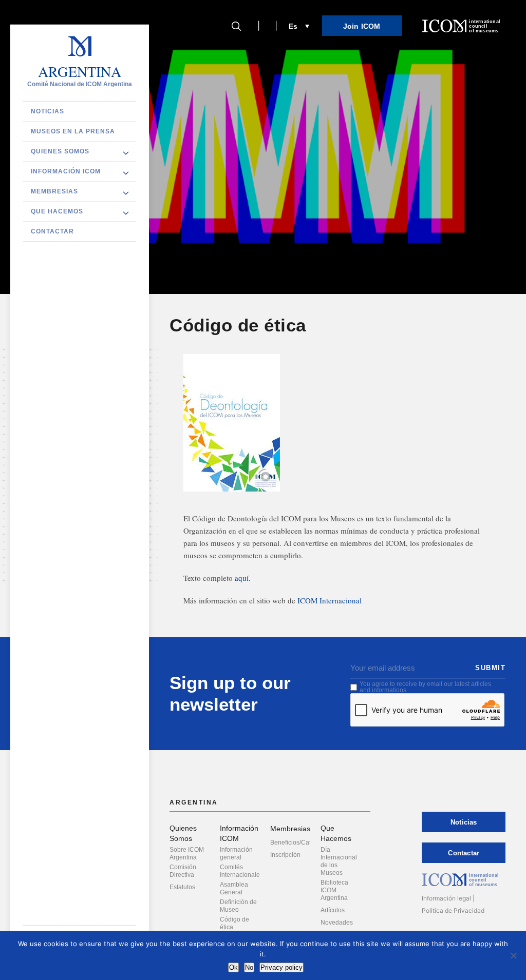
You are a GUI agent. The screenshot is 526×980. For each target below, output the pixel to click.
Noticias (47, 111)
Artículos (333, 910)
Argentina (79, 72)
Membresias (54, 191)
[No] (513, 955)
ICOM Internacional (329, 600)
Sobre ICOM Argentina (187, 853)
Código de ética (234, 923)
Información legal (446, 898)
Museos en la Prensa (73, 131)
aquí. (243, 578)
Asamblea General (234, 888)
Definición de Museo (238, 905)
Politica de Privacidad (453, 910)
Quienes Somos (60, 151)
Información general (236, 853)
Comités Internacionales (241, 871)
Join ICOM (362, 26)
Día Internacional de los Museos (339, 861)
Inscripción (285, 854)
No (249, 967)
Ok (233, 967)
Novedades (337, 922)
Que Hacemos (57, 211)
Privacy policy (281, 967)
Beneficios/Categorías (301, 842)
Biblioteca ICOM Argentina (334, 890)
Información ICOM (66, 171)
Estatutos (182, 887)
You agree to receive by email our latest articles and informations (425, 687)
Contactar (52, 231)
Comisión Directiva (183, 871)
